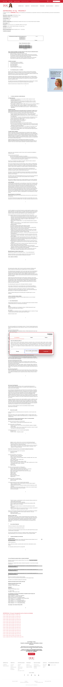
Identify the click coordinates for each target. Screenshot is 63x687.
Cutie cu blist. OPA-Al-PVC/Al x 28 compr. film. (12, 621)
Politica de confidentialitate (24, 682)
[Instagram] (28, 675)
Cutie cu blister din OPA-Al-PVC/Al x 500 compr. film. (13, 636)
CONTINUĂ (31, 653)
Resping (17, 351)
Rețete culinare (20, 668)
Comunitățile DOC (25, 1)
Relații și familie (37, 662)
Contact (26, 681)
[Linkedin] (35, 675)
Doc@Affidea (5, 664)
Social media (31, 672)
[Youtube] (39, 675)
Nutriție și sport (21, 662)
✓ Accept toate (45, 351)
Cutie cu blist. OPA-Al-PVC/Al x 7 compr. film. (11, 614)
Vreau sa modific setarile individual (32, 350)
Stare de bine (45, 664)
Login (50, 1)
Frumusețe (28, 662)
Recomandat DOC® (48, 681)
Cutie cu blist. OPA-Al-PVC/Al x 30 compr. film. (12, 622)
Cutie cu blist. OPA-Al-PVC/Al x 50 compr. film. (12, 625)
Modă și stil (27, 664)
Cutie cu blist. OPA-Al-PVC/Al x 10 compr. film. (12, 616)
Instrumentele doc (35, 1)
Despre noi (36, 681)
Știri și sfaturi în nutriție (21, 670)
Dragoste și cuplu (36, 664)
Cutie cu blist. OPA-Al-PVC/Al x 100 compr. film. (12, 635)
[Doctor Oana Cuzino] (8, 6)
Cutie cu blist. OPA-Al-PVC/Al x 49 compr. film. (12, 624)
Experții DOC (5, 662)
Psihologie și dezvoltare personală (37, 666)
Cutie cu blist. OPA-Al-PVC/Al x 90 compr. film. (12, 632)
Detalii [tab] (31, 337)
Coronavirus (12, 664)
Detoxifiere (19, 664)
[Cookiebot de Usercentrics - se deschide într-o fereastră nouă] (48, 334)
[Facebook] (24, 675)
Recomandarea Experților (53, 662)
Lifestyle (45, 662)
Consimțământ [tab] (16, 337)
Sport (18, 669)
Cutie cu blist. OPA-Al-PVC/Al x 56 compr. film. (12, 627)
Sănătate (12, 662)
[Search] (59, 1)
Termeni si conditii (15, 681)
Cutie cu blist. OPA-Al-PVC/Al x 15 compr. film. (12, 617)
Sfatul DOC (12, 668)
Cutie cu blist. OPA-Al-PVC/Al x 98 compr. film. (12, 633)
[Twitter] (31, 675)
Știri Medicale (12, 669)
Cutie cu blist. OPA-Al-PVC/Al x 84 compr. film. (12, 630)
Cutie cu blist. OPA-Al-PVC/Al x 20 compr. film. (12, 619)
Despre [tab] (46, 337)
